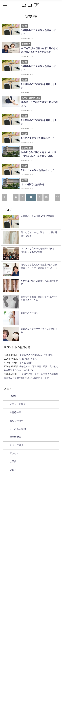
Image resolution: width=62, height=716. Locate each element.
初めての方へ (16, 420)
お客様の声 (15, 412)
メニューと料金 (18, 404)
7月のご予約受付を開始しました (38, 170)
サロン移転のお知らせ (32, 184)
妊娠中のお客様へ (28, 359)
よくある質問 (26, 363)
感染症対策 (15, 437)
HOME (13, 396)
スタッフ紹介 (16, 445)
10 (46, 197)
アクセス (14, 453)
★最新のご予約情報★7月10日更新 (36, 355)
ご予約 (13, 461)
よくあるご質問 (18, 429)
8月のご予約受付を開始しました (38, 138)
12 (57, 197)
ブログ (13, 470)
